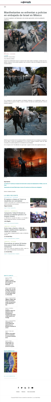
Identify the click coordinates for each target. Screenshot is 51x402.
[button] (5, 362)
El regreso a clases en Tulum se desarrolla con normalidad (15, 200)
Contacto (18, 391)
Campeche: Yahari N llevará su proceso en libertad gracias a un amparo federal (15, 214)
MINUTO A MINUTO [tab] (8, 275)
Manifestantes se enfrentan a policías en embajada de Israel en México (25, 14)
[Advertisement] (25, 265)
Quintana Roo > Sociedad (11, 197)
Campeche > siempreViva (11, 211)
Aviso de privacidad (31, 391)
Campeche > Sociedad (10, 226)
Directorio (23, 391)
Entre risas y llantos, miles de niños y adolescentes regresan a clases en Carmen (15, 230)
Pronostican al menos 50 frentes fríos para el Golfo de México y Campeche (15, 245)
